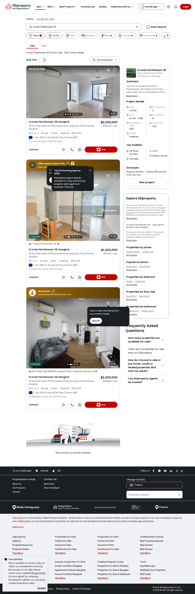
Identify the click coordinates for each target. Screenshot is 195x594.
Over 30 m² (131, 296)
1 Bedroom (140, 281)
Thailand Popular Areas (111, 561)
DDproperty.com (20, 518)
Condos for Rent (106, 541)
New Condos (146, 545)
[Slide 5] (75, 114)
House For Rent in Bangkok (68, 574)
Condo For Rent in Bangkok (68, 566)
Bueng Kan (131, 266)
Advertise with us (120, 6)
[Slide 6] (77, 114)
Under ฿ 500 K (133, 252)
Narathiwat (145, 266)
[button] (133, 96)
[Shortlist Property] (115, 69)
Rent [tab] (44, 45)
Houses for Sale (63, 545)
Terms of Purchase (81, 589)
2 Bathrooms (132, 311)
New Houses (146, 549)
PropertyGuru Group (23, 479)
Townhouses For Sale (65, 549)
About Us (16, 484)
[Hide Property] (108, 69)
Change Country (135, 479)
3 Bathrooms (148, 311)
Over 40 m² (144, 296)
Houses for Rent (106, 545)
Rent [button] (50, 6)
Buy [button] (39, 6)
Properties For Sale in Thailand (113, 566)
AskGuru (16, 541)
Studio (129, 281)
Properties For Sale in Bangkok (113, 570)
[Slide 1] (65, 114)
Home (29, 18)
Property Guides (20, 549)
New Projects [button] (66, 6)
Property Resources (22, 545)
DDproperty (18, 536)
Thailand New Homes (151, 536)
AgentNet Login (147, 566)
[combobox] (84, 26)
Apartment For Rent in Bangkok (70, 570)
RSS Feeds (145, 574)
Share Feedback (51, 488)
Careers (16, 492)
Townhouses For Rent (108, 549)
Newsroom (49, 484)
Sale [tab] (32, 45)
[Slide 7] (80, 114)
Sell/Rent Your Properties (152, 570)
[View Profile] (37, 68)
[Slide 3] (70, 114)
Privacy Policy (39, 573)
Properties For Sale (65, 536)
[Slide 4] (73, 114)
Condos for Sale (63, 541)
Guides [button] (103, 6)
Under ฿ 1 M (147, 252)
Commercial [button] (88, 6)
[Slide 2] (68, 114)
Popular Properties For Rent (70, 561)
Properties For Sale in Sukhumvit (114, 574)
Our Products (18, 488)
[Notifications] (176, 7)
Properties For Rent (108, 536)
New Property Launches (151, 541)
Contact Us (50, 479)
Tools (143, 561)
